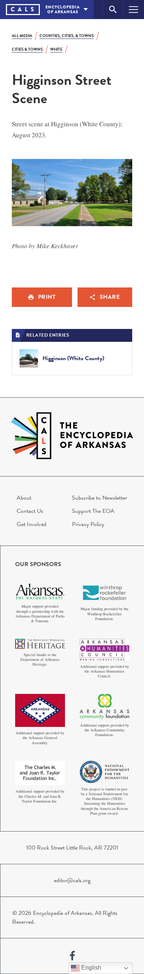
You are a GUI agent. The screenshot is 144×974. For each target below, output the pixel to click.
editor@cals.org (72, 880)
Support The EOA (93, 511)
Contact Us (30, 511)
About (24, 497)
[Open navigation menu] (133, 9)
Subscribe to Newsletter (99, 497)
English (90, 967)
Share (110, 297)
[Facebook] (72, 956)
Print (47, 297)
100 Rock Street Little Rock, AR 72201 (72, 847)
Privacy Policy (88, 524)
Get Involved (32, 524)
